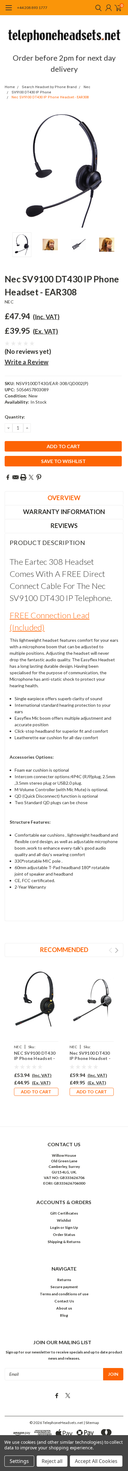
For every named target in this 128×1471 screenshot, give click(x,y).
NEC (9, 301)
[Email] (15, 477)
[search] (97, 7)
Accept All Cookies (96, 1461)
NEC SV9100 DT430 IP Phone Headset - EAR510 (34, 1058)
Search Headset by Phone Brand (49, 87)
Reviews (64, 525)
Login (55, 1227)
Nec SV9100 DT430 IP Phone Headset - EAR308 (50, 97)
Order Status (64, 1234)
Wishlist (64, 1220)
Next (117, 170)
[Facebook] (8, 477)
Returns (64, 1279)
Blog (64, 1315)
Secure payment (64, 1286)
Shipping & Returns (64, 1241)
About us (64, 1308)
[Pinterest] (39, 477)
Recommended (64, 949)
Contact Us (64, 1301)
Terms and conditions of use (64, 1294)
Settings (19, 1461)
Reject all (52, 1461)
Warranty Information (64, 511)
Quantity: (15, 416)
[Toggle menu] (8, 11)
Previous (11, 170)
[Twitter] (31, 477)
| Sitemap (91, 1422)
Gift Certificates (64, 1213)
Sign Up (71, 1227)
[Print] (23, 477)
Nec (87, 87)
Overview (64, 497)
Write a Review (26, 362)
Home (10, 87)
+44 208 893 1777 (32, 7)
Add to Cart (36, 1091)
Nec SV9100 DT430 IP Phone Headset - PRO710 (90, 1058)
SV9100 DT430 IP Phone (31, 92)
